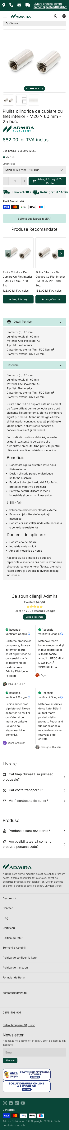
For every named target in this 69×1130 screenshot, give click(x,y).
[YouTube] (23, 1103)
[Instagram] (5, 1103)
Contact (8, 908)
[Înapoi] (27, 89)
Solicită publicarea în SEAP (34, 218)
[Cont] (55, 16)
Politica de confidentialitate (20, 957)
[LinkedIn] (17, 1103)
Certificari (9, 927)
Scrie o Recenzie (34, 617)
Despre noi (9, 898)
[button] (47, 181)
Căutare (13, 23)
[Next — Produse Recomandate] (61, 253)
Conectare (9, 1109)
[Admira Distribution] (21, 16)
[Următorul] (42, 89)
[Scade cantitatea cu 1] (5, 181)
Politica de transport (15, 967)
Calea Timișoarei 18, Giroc (19, 1025)
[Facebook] (11, 1103)
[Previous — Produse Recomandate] (8, 253)
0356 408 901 (12, 1012)
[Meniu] (6, 16)
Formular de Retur (14, 977)
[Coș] (63, 16)
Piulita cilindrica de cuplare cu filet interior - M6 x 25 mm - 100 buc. (50, 279)
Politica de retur (12, 937)
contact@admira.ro (15, 992)
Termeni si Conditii (14, 947)
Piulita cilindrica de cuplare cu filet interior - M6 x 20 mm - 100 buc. (17, 279)
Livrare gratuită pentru (48, 3)
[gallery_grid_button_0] (32, 88)
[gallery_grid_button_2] (38, 88)
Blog (5, 918)
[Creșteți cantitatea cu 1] (24, 181)
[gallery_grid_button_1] (36, 88)
